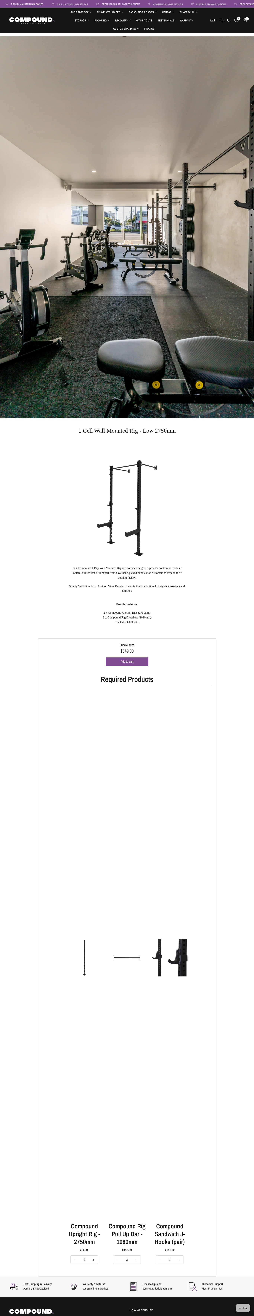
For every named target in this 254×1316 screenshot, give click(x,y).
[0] (244, 20)
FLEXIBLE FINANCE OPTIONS (187, 4)
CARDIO (166, 12)
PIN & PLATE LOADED (108, 12)
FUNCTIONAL (186, 12)
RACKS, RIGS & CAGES (141, 12)
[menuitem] (81, 12)
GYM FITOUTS (144, 20)
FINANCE (149, 29)
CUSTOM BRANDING (124, 29)
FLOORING (100, 20)
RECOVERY (121, 20)
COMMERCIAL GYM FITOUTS (144, 4)
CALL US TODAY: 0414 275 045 (48, 4)
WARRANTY (186, 20)
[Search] (229, 20)
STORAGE (80, 20)
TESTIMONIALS (166, 20)
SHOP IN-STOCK (79, 12)
